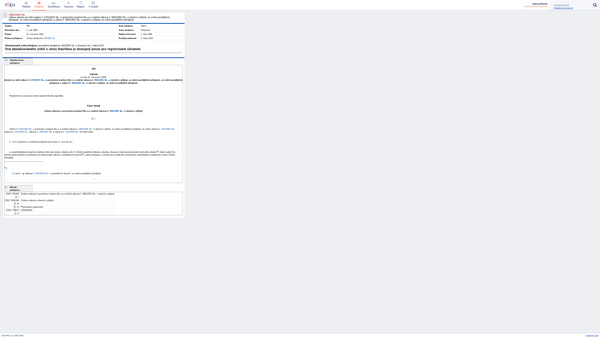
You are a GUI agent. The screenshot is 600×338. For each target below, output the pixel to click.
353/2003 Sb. (41, 173)
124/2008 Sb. (71, 132)
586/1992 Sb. (101, 80)
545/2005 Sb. (168, 129)
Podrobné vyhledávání (563, 8)
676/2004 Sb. (37, 80)
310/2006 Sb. (21, 132)
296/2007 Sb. (45, 132)
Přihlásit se (543, 6)
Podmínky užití (592, 335)
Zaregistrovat (530, 6)
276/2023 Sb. (49, 38)
